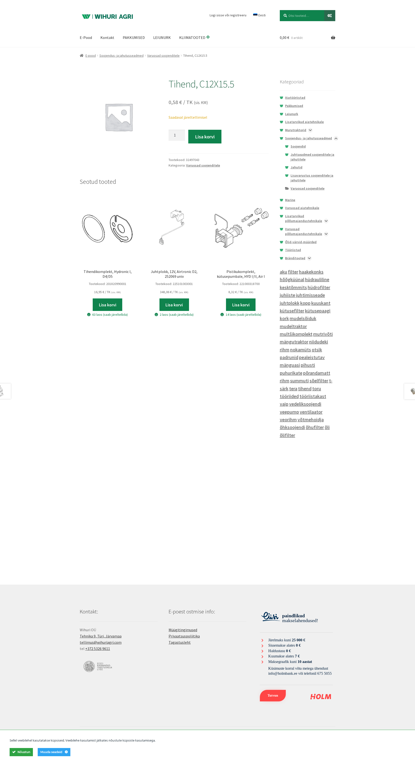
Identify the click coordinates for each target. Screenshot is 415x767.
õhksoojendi (292, 427)
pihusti (308, 365)
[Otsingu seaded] (329, 15)
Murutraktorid (295, 130)
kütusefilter (292, 311)
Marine (290, 200)
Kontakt (107, 37)
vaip (284, 404)
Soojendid (298, 146)
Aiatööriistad (295, 97)
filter (293, 272)
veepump (289, 412)
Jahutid (296, 167)
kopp (305, 303)
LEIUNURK (162, 37)
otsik (317, 349)
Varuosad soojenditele (163, 55)
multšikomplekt (296, 334)
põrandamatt (316, 373)
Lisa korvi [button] (107, 305)
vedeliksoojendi (305, 404)
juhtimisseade (310, 295)
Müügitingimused (183, 629)
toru (316, 388)
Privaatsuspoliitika (184, 636)
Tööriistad (293, 250)
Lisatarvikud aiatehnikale (304, 122)
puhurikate (291, 373)
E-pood (90, 55)
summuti (299, 380)
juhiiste (287, 295)
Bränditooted (295, 258)
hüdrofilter (319, 287)
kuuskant (320, 303)
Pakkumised (294, 106)
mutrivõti (323, 334)
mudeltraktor (293, 326)
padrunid (289, 357)
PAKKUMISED (134, 37)
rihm (284, 380)
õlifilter (287, 435)
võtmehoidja (311, 419)
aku (283, 272)
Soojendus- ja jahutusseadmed (121, 55)
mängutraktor (294, 342)
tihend (304, 388)
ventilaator (311, 412)
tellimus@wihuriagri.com (101, 642)
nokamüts (300, 349)
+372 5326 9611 (97, 648)
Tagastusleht (180, 642)
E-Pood (86, 37)
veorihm (288, 419)
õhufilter (315, 427)
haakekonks (311, 272)
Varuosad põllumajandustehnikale (303, 231)
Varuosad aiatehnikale (302, 208)
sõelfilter (319, 380)
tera (293, 388)
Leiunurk (291, 114)
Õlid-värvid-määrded (301, 242)
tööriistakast (312, 396)
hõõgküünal (292, 279)
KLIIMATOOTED (192, 37)
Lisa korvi (205, 137)
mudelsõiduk (303, 318)
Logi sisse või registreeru (228, 15)
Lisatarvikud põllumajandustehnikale (303, 218)
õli (327, 427)
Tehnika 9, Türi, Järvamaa (101, 636)
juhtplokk (289, 303)
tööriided (289, 396)
